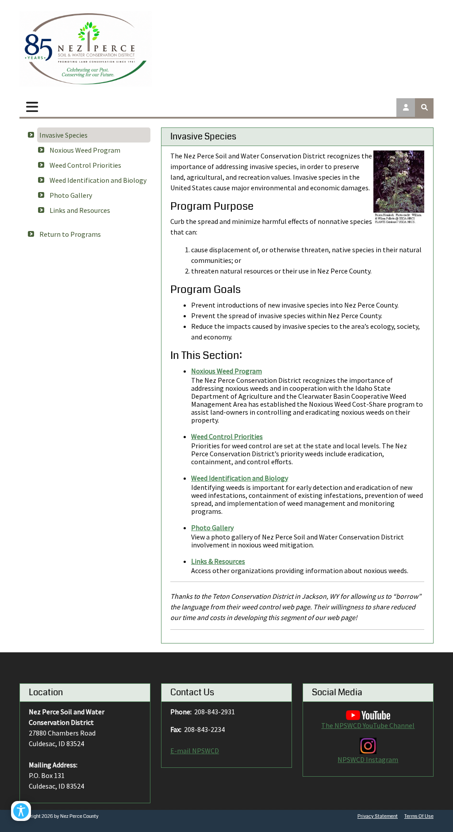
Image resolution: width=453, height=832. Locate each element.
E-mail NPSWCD (194, 750)
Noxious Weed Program (85, 150)
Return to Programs (70, 234)
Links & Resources (218, 561)
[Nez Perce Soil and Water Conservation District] (85, 49)
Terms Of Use (419, 816)
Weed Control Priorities (85, 165)
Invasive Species (63, 135)
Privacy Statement (377, 816)
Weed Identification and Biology (98, 180)
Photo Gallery (71, 195)
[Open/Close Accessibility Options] (21, 811)
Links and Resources (80, 210)
